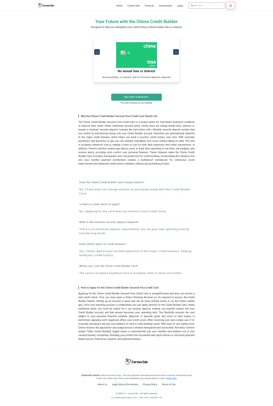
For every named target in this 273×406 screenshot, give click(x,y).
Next (176, 52)
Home (119, 5)
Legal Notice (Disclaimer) (125, 384)
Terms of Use (169, 384)
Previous (97, 52)
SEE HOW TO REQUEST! (136, 97)
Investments (165, 5)
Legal (180, 5)
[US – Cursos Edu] (46, 5)
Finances (149, 5)
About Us (102, 384)
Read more (171, 378)
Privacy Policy (150, 384)
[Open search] (230, 5)
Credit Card (133, 5)
